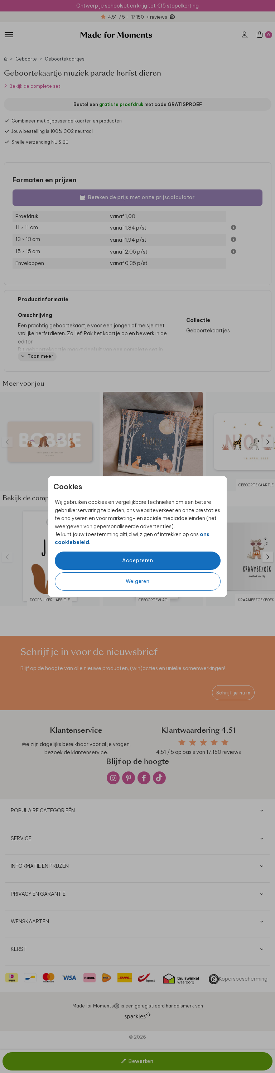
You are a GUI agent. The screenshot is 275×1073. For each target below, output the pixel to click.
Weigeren (138, 581)
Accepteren (137, 560)
